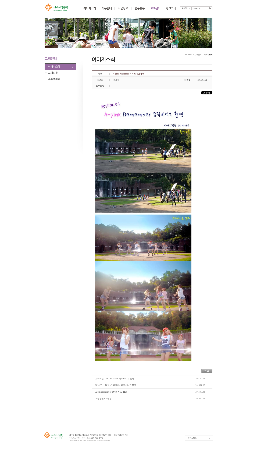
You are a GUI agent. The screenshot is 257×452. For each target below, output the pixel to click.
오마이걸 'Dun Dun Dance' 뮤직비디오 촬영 (114, 378)
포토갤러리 (60, 79)
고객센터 (197, 55)
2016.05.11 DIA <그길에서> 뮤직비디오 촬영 (115, 385)
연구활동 (139, 10)
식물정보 (123, 10)
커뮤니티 (155, 10)
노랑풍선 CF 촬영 (103, 398)
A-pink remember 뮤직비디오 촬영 (111, 392)
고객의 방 (60, 73)
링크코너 (171, 10)
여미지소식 (60, 67)
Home (190, 55)
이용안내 (107, 10)
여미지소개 (89, 10)
